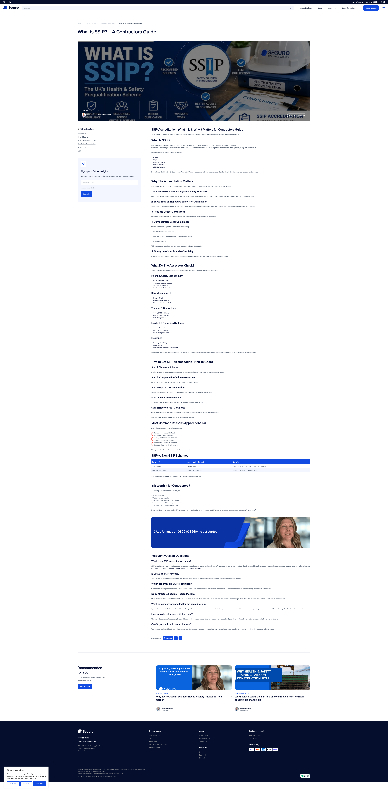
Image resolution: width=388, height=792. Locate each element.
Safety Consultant (348, 8)
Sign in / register (255, 735)
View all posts (85, 686)
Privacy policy (90, 776)
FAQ (79, 151)
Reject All (26, 784)
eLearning (332, 8)
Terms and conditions (102, 776)
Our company (204, 735)
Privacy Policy (91, 188)
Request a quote (155, 747)
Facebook (202, 755)
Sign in (355, 2)
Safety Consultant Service (158, 744)
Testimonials (203, 741)
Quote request (370, 8)
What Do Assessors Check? (87, 140)
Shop (320, 8)
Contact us (253, 738)
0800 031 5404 (379, 2)
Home (79, 23)
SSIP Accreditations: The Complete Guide (186, 568)
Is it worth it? (82, 147)
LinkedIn (202, 758)
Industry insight (91, 23)
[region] (26, 777)
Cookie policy (81, 776)
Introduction (82, 133)
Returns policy (113, 776)
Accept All (39, 784)
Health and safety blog (107, 23)
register (360, 2)
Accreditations (306, 8)
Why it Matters (83, 137)
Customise (13, 784)
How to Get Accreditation (86, 144)
